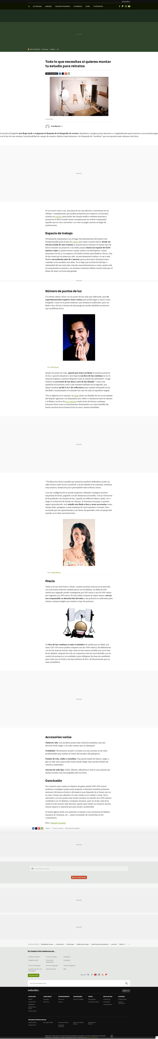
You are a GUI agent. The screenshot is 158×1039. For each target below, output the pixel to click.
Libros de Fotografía (34, 965)
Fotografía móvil (33, 960)
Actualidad (66, 960)
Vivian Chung (55, 367)
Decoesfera (106, 1002)
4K (58, 49)
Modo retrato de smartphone (100, 944)
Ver (80, 877)
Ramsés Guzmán (58, 823)
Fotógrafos (66, 957)
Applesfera (31, 1004)
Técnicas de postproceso (50, 961)
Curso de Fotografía (52, 965)
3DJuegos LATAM (48, 1022)
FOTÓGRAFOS (98, 6)
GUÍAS (88, 6)
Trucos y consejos (57, 828)
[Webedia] (126, 1)
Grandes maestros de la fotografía (35, 970)
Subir (125, 991)
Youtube (129, 6)
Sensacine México (63, 1022)
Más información (92, 1037)
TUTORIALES (78, 6)
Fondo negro (70, 944)
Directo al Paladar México (78, 1023)
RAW (64, 969)
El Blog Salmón (122, 999)
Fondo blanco (60, 944)
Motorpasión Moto (93, 1002)
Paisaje (52, 49)
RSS (102, 974)
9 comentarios (52, 73)
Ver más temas (33, 975)
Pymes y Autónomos (121, 1002)
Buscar (126, 983)
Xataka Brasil (32, 1025)
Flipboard (123, 6)
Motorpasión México (92, 1023)
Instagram (126, 6)
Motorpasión (92, 999)
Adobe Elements (51, 969)
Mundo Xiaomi (32, 1011)
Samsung (45, 49)
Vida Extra (46, 1002)
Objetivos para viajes (83, 944)
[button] (57, 126)
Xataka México (32, 1022)
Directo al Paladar (78, 999)
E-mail (69, 74)
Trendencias (106, 999)
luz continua (71, 401)
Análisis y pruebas (34, 957)
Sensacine (61, 999)
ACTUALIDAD (37, 6)
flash (76, 395)
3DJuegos (46, 999)
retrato (75, 241)
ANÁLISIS (48, 6)
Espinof (60, 1002)
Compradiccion (107, 1004)
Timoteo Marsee (56, 572)
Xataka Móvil (32, 1002)
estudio (58, 216)
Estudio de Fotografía (73, 828)
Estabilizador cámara (47, 944)
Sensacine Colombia (61, 1025)
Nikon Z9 (122, 944)
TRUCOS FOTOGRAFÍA (62, 6)
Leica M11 (114, 944)
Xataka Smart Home (32, 1007)
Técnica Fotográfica (69, 965)
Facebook (119, 6)
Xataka (30, 999)
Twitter (63, 74)
